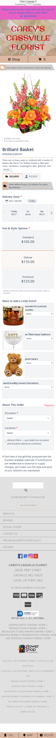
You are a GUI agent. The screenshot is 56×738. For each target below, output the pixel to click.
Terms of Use (28, 711)
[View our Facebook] (20, 557)
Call (10, 735)
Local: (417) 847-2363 (28, 580)
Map (29, 735)
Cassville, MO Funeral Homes (19, 660)
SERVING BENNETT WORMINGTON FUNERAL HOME (27, 696)
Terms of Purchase (36, 706)
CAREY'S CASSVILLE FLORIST (28, 37)
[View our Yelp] (35, 557)
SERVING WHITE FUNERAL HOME (27, 624)
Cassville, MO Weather (14, 671)
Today (32, 200)
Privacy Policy (15, 706)
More (6, 169)
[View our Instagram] (30, 557)
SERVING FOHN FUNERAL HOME (27, 628)
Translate (36, 4)
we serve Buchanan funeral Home (29, 638)
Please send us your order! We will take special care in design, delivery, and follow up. (28, 12)
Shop (16, 59)
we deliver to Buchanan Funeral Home (27, 631)
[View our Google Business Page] (25, 557)
